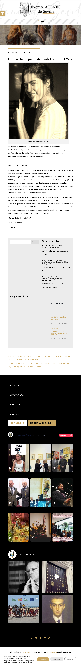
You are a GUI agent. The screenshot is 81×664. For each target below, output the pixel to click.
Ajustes (70, 659)
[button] (2, 13)
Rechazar (56, 659)
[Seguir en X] (32, 637)
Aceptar (43, 659)
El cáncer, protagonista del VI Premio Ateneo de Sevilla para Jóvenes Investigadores (54, 278)
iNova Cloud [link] (27, 652)
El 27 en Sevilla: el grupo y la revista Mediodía (59, 317)
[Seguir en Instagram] (36, 637)
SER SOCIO (17, 423)
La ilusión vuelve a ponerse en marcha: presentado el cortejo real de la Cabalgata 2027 (55, 262)
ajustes (30, 662)
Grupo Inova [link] (52, 652)
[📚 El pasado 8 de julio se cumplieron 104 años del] (57, 610)
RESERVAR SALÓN (42, 423)
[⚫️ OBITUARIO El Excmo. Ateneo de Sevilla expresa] (23, 577)
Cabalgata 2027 (56, 267)
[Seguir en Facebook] (40, 637)
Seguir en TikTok (66, 435)
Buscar (35, 242)
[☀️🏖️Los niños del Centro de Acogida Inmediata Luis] (23, 610)
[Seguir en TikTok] (49, 637)
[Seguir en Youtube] (44, 637)
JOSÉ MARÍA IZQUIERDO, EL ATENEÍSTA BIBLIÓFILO (53, 246)
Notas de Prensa (56, 284)
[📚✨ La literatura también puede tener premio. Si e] (57, 577)
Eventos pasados (56, 251)
